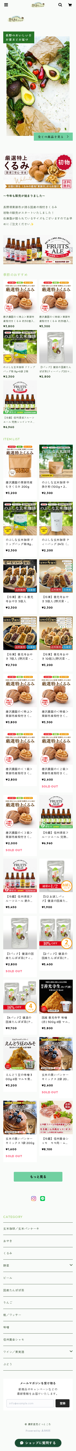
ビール (7, 1278)
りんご (7, 1302)
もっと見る (38, 1177)
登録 (62, 1403)
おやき (7, 1241)
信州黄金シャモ (13, 1339)
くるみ (7, 1253)
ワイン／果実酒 (13, 1352)
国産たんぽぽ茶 (13, 1290)
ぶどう (7, 1364)
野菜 (6, 1265)
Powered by (33, 1430)
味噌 (6, 1327)
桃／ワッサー (12, 1315)
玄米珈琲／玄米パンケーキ (21, 1228)
